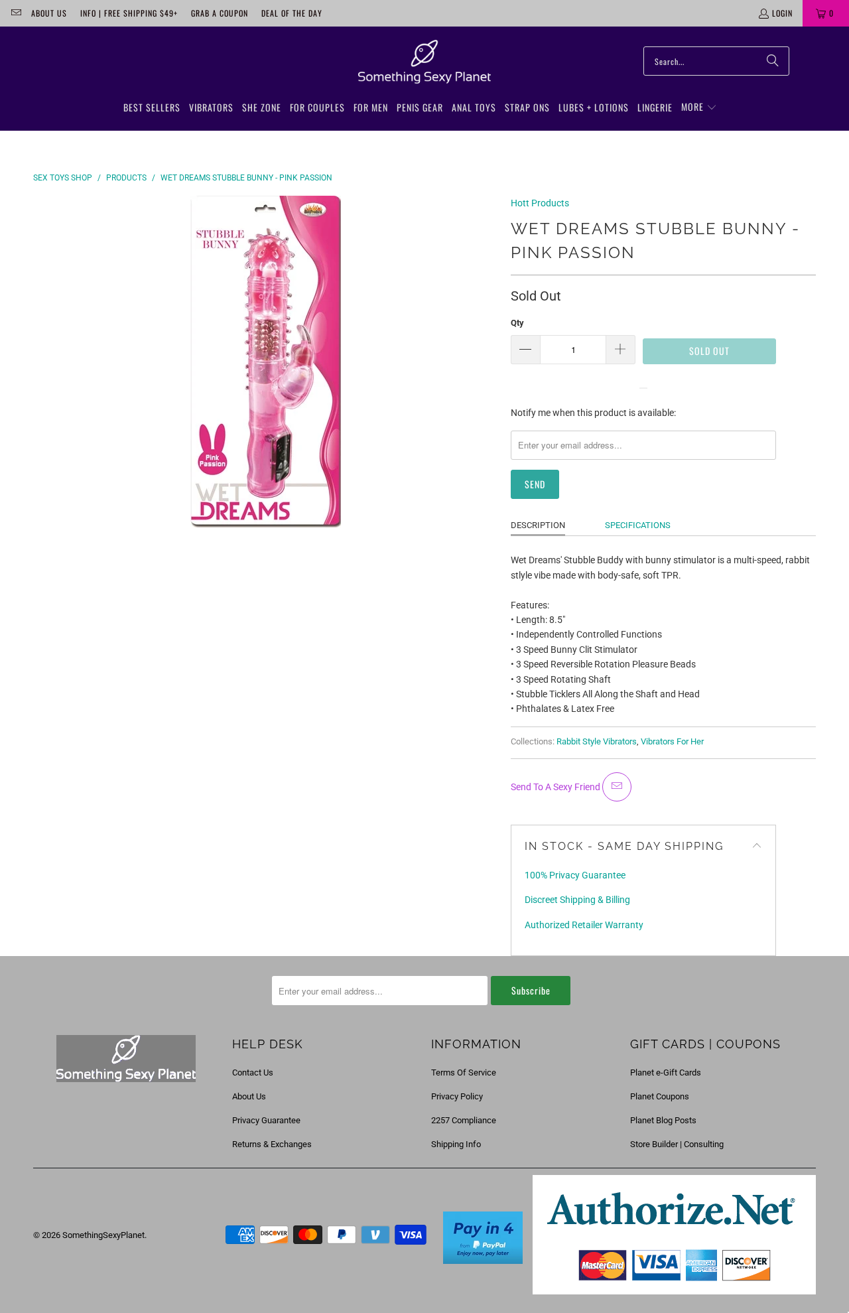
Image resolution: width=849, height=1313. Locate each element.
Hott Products (540, 203)
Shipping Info (456, 1144)
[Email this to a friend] (616, 786)
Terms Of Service (463, 1072)
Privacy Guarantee (266, 1120)
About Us (49, 13)
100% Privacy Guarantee (575, 875)
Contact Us (252, 1072)
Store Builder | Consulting (677, 1144)
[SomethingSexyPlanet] (424, 62)
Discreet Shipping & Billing (577, 899)
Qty (517, 323)
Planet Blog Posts (663, 1120)
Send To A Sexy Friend (556, 787)
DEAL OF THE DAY (291, 13)
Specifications (638, 525)
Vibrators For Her (672, 741)
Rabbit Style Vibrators (596, 741)
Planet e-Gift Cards (665, 1072)
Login (782, 13)
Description (538, 525)
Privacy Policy (457, 1096)
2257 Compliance (463, 1120)
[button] (699, 107)
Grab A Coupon (219, 13)
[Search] (772, 61)
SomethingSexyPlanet (103, 1235)
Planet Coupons (659, 1096)
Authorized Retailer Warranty (584, 925)
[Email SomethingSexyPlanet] (15, 13)
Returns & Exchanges (272, 1144)
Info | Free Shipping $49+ (129, 13)
